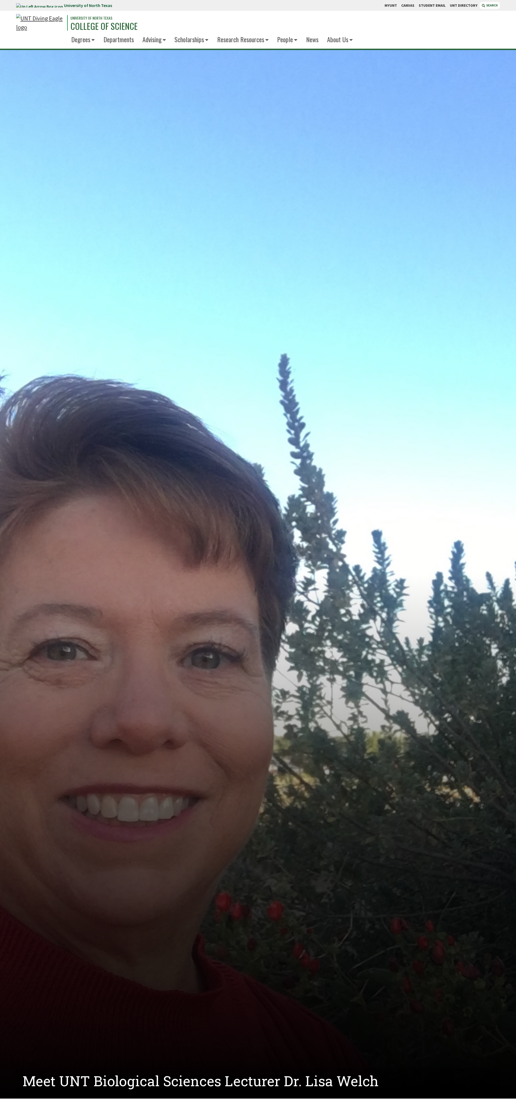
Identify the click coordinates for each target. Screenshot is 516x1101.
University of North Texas (88, 5)
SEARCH (492, 5)
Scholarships (189, 39)
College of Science (104, 26)
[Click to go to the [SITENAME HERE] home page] (40, 23)
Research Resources (240, 39)
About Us (337, 39)
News (312, 39)
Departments (118, 39)
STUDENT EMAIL (432, 5)
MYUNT (391, 5)
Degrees (80, 39)
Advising (152, 39)
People (285, 39)
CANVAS (407, 5)
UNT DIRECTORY (464, 5)
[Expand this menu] (93, 40)
